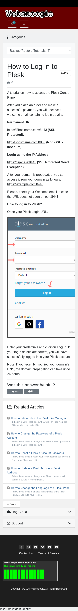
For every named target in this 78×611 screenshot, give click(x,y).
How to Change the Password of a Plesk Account (38, 439)
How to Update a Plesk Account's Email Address (36, 474)
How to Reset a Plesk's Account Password (40, 456)
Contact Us (26, 553)
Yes (16, 391)
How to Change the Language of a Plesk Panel (40, 491)
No (32, 391)
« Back (11, 504)
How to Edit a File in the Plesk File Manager (38, 421)
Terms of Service (48, 553)
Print (66, 73)
